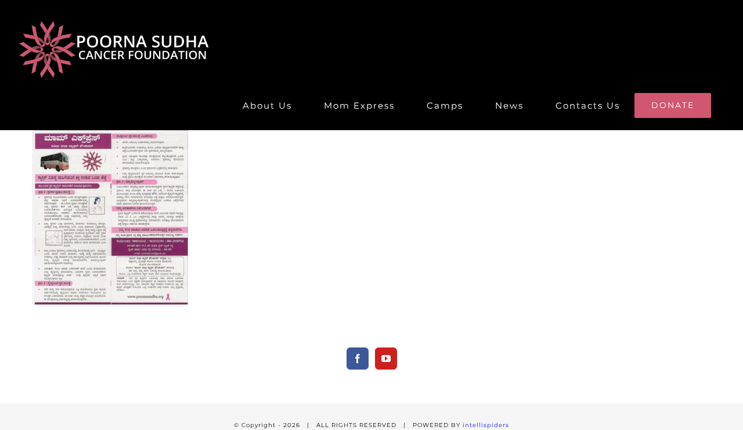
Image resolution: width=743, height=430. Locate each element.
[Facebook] (358, 358)
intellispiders (486, 425)
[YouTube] (386, 358)
